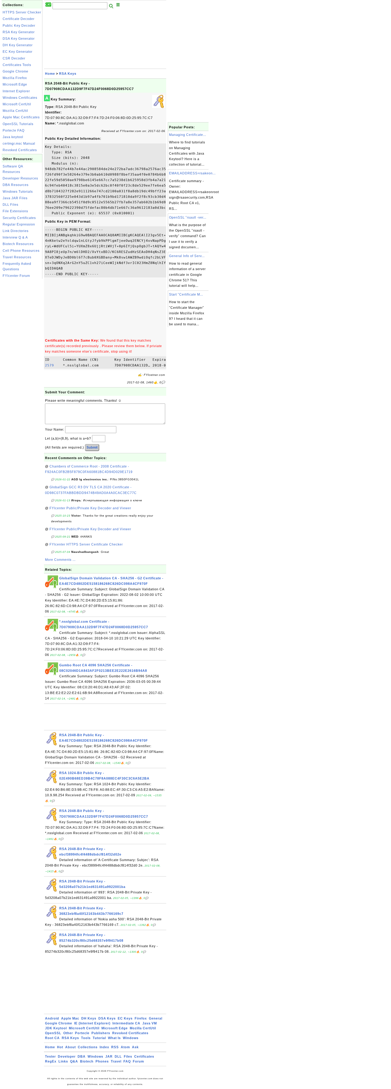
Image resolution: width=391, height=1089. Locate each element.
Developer (67, 1056)
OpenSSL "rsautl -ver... (187, 217)
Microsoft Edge (15, 84)
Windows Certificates (20, 97)
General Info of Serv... (187, 256)
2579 (53, 365)
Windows (130, 1038)
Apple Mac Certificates (21, 117)
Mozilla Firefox (15, 78)
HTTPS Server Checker (22, 12)
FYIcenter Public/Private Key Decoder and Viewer (90, 508)
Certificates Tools (17, 65)
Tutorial (99, 1038)
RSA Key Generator (19, 32)
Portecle (82, 1033)
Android (52, 1018)
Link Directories (16, 231)
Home (50, 73)
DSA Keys (107, 1018)
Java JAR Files (15, 198)
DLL (118, 1056)
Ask (135, 1047)
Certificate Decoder (18, 19)
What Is (114, 1038)
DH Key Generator (18, 45)
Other (68, 1033)
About (70, 1047)
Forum (138, 1061)
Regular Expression (19, 224)
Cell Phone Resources (21, 250)
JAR (109, 1056)
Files (128, 1056)
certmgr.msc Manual (19, 143)
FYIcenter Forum (16, 275)
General (155, 1018)
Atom (125, 1047)
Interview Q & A (15, 237)
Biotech (86, 1061)
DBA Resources (16, 185)
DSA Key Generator (19, 38)
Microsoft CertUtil (17, 104)
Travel (116, 1061)
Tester (50, 1056)
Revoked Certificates (20, 150)
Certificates (144, 1056)
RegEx (50, 1061)
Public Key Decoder (19, 25)
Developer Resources (20, 178)
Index (104, 1047)
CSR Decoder (14, 58)
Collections (88, 1047)
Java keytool (13, 137)
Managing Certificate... (187, 134)
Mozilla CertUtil (15, 110)
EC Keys (125, 1018)
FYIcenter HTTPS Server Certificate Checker (86, 544)
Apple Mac (70, 1018)
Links (63, 1061)
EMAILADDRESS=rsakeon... (192, 173)
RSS (115, 1047)
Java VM (149, 1023)
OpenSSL (53, 1033)
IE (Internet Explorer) (92, 1023)
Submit (92, 447)
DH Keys (88, 1018)
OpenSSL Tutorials (18, 124)
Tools (86, 1038)
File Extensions (15, 211)
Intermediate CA (126, 1023)
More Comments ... (60, 559)
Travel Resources (17, 257)
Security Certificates (19, 218)
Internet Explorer (16, 91)
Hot (60, 1047)
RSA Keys (67, 73)
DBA (82, 1056)
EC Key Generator (17, 51)
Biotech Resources (18, 244)
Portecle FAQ (13, 130)
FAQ (127, 1061)
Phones (102, 1061)
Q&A (74, 1061)
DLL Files (10, 204)
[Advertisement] (22, 341)
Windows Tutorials (18, 191)
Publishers (100, 1033)
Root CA (52, 1038)
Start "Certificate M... (186, 294)
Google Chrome (15, 71)
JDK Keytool (56, 1028)
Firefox (141, 1018)
